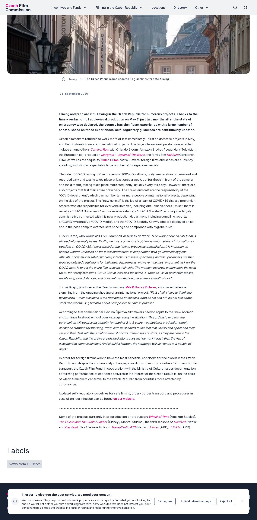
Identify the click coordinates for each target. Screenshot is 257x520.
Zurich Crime (109, 160)
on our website (123, 398)
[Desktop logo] (18, 7)
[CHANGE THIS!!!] (63, 79)
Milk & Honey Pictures (140, 287)
